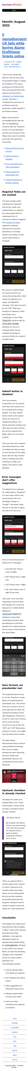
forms (6, 67)
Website (6, 64)
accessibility (15, 64)
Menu (14, 10)
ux (20, 67)
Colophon (15, 1032)
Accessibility (15, 1027)
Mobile (19, 62)
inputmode (7, 614)
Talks (14, 1046)
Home (15, 1018)
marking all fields (13, 222)
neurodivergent (13, 67)
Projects (15, 1050)
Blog (14, 1041)
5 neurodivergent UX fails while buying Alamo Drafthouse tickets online (14, 45)
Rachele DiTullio (12, 4)
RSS (14, 1037)
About (15, 1055)
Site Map (15, 1023)
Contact (14, 1060)
